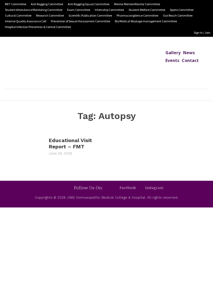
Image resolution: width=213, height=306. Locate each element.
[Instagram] (140, 188)
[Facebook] (114, 188)
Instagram (154, 188)
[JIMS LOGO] (106, 62)
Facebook (127, 188)
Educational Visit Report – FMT (70, 143)
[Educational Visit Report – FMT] (24, 146)
